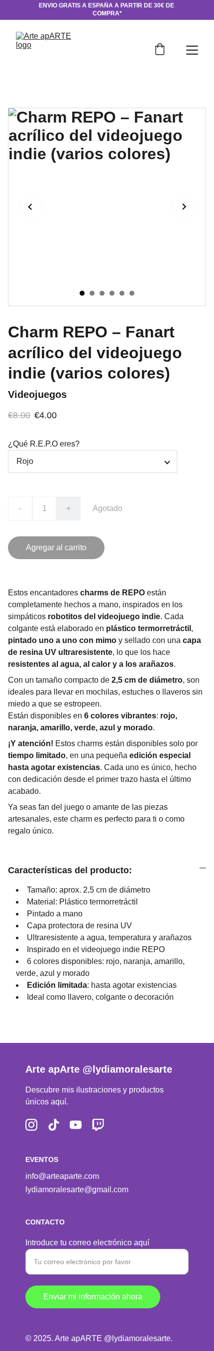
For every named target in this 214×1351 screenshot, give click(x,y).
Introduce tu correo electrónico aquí (87, 1242)
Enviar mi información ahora (92, 1296)
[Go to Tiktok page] (54, 1125)
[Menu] (192, 50)
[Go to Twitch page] (98, 1125)
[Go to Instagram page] (31, 1125)
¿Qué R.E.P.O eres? (44, 444)
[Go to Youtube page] (76, 1125)
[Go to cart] (159, 50)
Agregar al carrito (56, 547)
